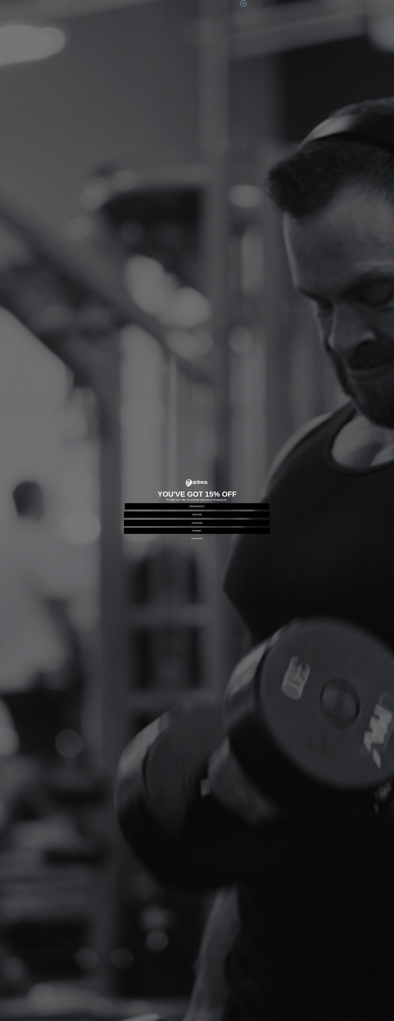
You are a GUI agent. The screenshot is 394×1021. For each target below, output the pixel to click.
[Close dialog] (243, 3)
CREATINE (197, 523)
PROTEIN (197, 514)
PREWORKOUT (197, 506)
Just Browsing (197, 538)
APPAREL (197, 531)
